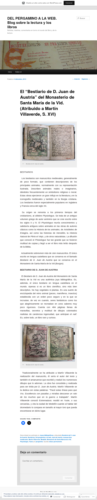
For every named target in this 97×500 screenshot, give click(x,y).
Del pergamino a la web (43, 437)
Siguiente (86, 79)
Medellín (43, 439)
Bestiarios (31, 437)
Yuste (31, 442)
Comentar (68, 478)
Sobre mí (18, 72)
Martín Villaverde (34, 439)
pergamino (39, 442)
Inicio (10, 72)
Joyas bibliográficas (46, 435)
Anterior (76, 79)
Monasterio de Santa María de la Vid (59, 439)
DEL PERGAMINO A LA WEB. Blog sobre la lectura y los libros (32, 22)
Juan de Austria (57, 437)
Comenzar (69, 3)
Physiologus (24, 442)
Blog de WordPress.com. (48, 492)
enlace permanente (55, 442)
